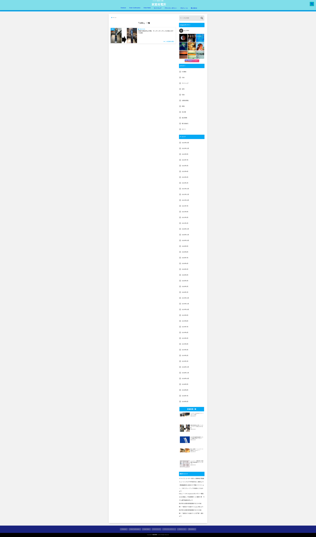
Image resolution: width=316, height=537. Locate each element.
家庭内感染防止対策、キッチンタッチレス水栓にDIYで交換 (155, 32)
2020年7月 (185, 257)
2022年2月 (185, 177)
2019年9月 (185, 315)
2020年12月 (185, 229)
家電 (183, 106)
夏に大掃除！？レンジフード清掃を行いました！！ (196, 450)
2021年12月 (185, 188)
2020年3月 (185, 280)
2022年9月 (185, 154)
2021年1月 (185, 223)
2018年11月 (185, 372)
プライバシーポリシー (171, 8)
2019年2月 (185, 355)
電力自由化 (185, 123)
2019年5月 (185, 338)
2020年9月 (185, 246)
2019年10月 (185, 309)
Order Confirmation (134, 7)
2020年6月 (185, 263)
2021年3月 (185, 217)
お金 (183, 77)
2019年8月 (185, 321)
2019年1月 (185, 361)
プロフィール (184, 8)
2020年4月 (185, 275)
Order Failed (147, 7)
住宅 (183, 89)
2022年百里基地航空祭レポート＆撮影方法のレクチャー (197, 438)
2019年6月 (185, 332)
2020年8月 (185, 252)
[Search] (202, 18)
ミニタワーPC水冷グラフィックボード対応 (197, 414)
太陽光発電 (185, 100)
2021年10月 (185, 200)
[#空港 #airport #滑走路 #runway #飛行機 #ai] (200, 55)
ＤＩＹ (184, 129)
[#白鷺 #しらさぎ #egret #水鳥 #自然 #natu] (192, 46)
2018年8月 (185, 390)
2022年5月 (185, 165)
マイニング (185, 83)
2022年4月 (185, 171)
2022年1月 (185, 183)
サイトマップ (157, 8)
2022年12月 (185, 148)
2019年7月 (185, 326)
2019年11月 (185, 303)
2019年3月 (185, 349)
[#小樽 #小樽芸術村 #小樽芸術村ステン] (192, 38)
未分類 (184, 112)
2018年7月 (185, 395)
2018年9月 (185, 384)
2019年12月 (185, 298)
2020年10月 (185, 240)
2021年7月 (185, 206)
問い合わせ (194, 8)
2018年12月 (185, 367)
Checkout (123, 7)
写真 (183, 94)
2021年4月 (185, 211)
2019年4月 (185, 344)
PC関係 (184, 71)
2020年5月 (185, 269)
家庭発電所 (159, 4)
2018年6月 (185, 401)
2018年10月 (185, 378)
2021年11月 (185, 194)
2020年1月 (185, 292)
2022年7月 (185, 160)
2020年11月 (185, 234)
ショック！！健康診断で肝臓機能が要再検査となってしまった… (196, 462)
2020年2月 (185, 286)
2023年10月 (185, 142)
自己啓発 (184, 117)
